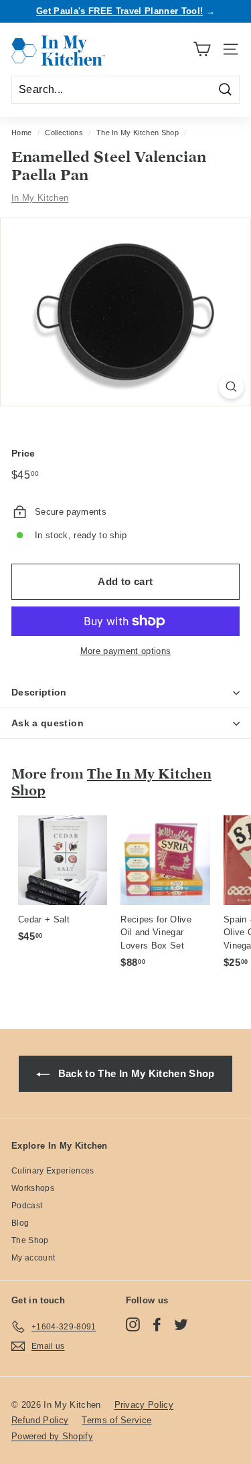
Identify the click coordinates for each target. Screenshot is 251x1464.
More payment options (125, 651)
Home (21, 133)
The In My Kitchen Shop (137, 133)
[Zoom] (231, 386)
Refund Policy (39, 1420)
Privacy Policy (144, 1405)
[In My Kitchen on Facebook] (157, 1324)
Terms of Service (116, 1420)
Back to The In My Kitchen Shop (134, 1073)
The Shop (30, 1240)
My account (33, 1258)
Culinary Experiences (52, 1170)
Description (39, 692)
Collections (64, 133)
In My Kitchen (39, 198)
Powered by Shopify (52, 1436)
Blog (20, 1223)
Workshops (32, 1188)
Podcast (26, 1205)
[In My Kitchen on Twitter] (181, 1324)
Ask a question (47, 723)
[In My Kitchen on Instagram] (133, 1324)
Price (23, 453)
